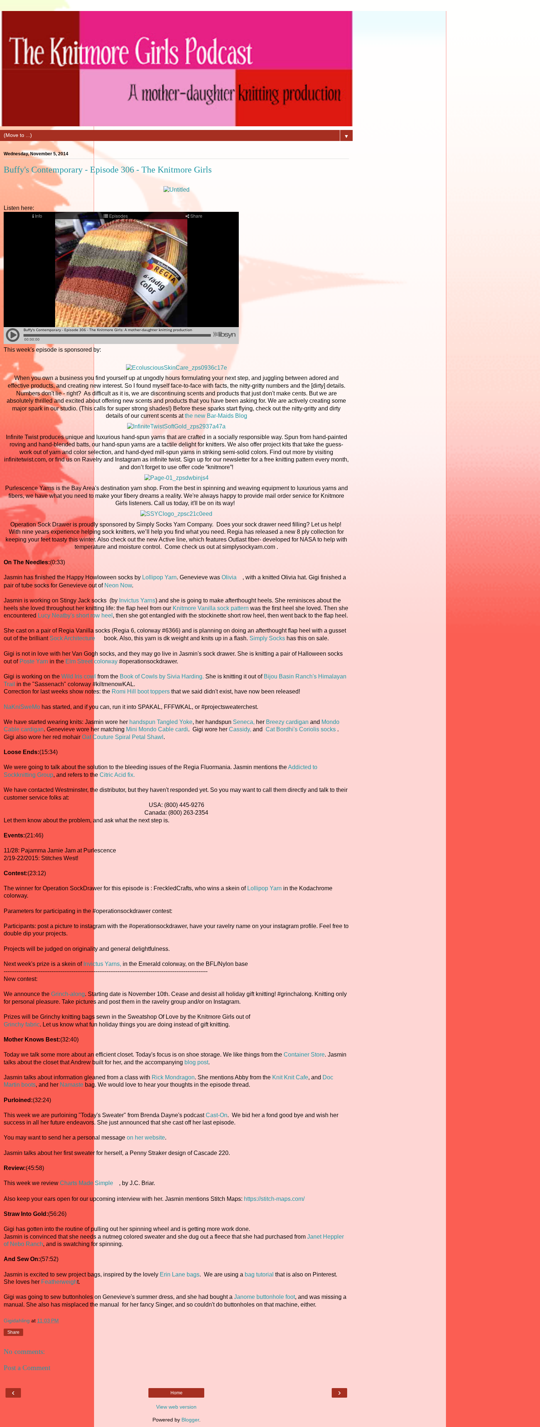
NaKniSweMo (22, 707)
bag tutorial (259, 1274)
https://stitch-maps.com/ (274, 1199)
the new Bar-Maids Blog (216, 416)
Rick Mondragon (173, 1077)
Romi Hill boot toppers (141, 691)
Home (176, 1392)
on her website (146, 1137)
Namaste (72, 1085)
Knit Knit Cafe (290, 1077)
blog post (196, 1062)
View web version (176, 1407)
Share (13, 1332)
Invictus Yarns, (102, 964)
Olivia (229, 577)
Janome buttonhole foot (264, 1297)
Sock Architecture (72, 638)
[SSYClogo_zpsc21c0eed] (176, 514)
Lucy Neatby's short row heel (75, 615)
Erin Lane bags (179, 1274)
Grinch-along (68, 994)
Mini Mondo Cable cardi (157, 729)
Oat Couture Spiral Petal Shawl (122, 737)
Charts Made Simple (86, 1183)
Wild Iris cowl (78, 676)
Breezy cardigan (287, 722)
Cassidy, (241, 729)
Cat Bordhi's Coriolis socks (301, 729)
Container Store (304, 1054)
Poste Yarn (34, 661)
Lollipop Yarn (159, 577)
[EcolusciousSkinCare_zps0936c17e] (176, 368)
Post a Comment (27, 1368)
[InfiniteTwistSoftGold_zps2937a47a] (176, 426)
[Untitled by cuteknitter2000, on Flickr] (176, 189)
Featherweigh (59, 1282)
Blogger (190, 1420)
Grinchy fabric (22, 1024)
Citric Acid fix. (117, 775)
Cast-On (216, 1115)
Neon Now (118, 585)
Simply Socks (267, 638)
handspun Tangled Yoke (160, 722)
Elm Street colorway (92, 661)
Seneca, (244, 722)
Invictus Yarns (137, 600)
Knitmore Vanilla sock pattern (211, 608)
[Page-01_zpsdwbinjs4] (176, 478)
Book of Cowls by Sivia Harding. (162, 676)
